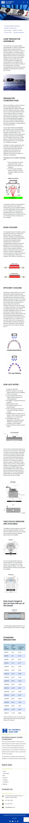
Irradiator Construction (10, 28)
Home (4, 771)
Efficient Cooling (17, 30)
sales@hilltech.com (10, 807)
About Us (5, 777)
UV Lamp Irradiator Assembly (11, 26)
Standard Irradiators (18, 32)
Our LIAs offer (7, 32)
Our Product (6, 773)
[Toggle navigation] (23, 2)
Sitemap (5, 784)
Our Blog (5, 780)
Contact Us (5, 782)
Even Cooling (7, 30)
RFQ (4, 775)
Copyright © (6, 815)
